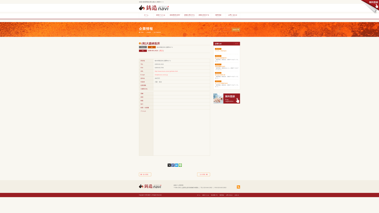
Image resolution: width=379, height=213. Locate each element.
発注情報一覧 (214, 195)
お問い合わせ (232, 15)
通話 (161, 51)
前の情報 (146, 174)
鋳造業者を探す (175, 15)
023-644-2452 (207, 187)
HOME (142, 32)
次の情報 (202, 174)
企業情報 (148, 32)
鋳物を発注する (204, 15)
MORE (236, 43)
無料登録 (218, 15)
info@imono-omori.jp (161, 75)
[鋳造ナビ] (154, 10)
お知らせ (237, 195)
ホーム (146, 15)
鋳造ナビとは (160, 15)
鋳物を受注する (189, 15)
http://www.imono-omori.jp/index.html (166, 71)
